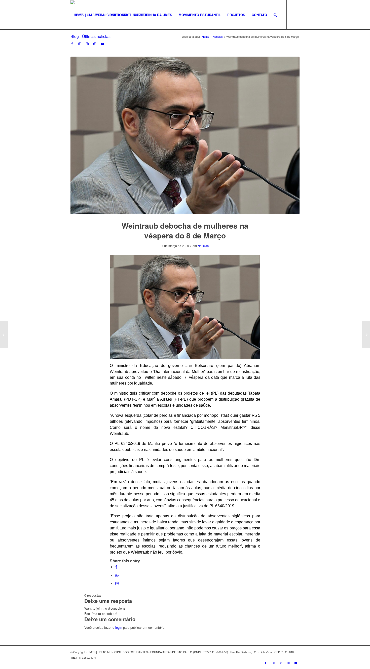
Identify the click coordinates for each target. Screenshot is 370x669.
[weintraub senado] (185, 136)
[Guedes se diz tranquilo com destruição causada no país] (366, 334)
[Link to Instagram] (79, 44)
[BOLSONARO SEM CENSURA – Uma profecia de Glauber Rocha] (4, 334)
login (118, 627)
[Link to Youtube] (102, 44)
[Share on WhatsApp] (117, 575)
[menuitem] (78, 14)
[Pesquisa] (275, 14)
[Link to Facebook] (72, 44)
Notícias (203, 245)
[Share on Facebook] (116, 566)
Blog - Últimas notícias (90, 36)
